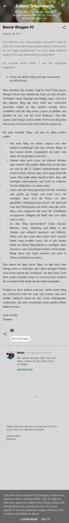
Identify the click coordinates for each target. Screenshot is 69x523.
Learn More (29, 519)
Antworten (25, 369)
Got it (45, 519)
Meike (21, 352)
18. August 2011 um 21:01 (39, 352)
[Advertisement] (34, 471)
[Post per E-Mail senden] (12, 331)
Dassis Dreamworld (34, 6)
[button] (64, 28)
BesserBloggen (20, 338)
